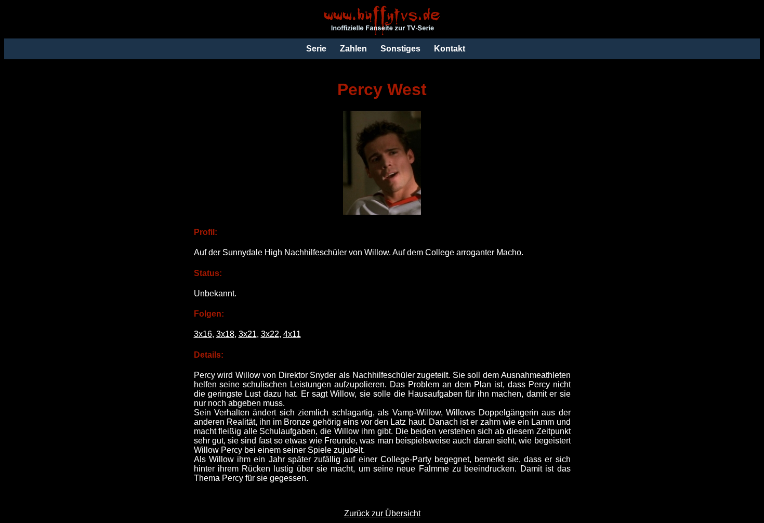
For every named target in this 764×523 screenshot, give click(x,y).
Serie (316, 48)
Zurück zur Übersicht (382, 513)
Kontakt (449, 48)
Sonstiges (400, 48)
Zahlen (353, 48)
